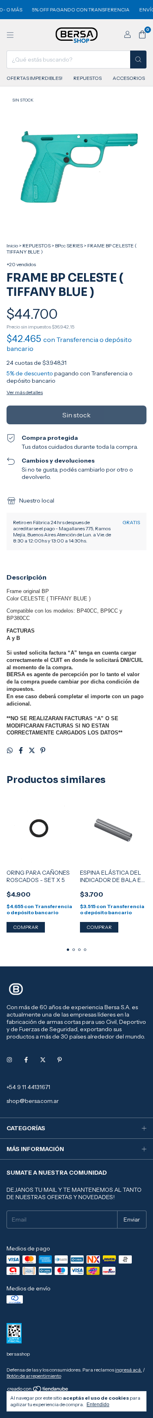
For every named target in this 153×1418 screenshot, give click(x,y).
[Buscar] (138, 59)
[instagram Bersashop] (9, 1060)
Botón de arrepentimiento (34, 1376)
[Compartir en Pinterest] (43, 750)
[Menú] (10, 35)
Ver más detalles (25, 392)
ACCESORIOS (129, 78)
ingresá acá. (128, 1370)
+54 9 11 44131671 (28, 1087)
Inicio (12, 246)
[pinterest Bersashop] (59, 1060)
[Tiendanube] (38, 1390)
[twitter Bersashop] (43, 1060)
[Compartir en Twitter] (32, 750)
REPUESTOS (87, 78)
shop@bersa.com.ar (33, 1101)
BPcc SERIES (69, 246)
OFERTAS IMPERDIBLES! (34, 78)
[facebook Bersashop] (26, 1060)
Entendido (97, 1404)
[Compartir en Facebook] (21, 750)
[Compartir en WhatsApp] (10, 750)
